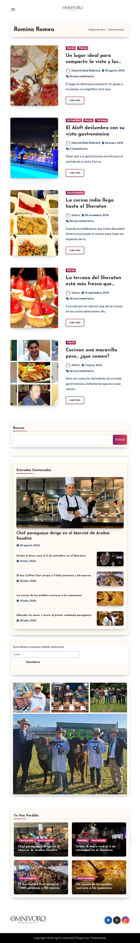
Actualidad (74, 120)
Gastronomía (75, 192)
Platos (83, 48)
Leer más (74, 100)
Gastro (76, 215)
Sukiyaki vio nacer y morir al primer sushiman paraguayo (53, 615)
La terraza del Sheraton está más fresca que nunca (93, 284)
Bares (70, 48)
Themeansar (98, 938)
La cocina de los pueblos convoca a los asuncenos (49, 595)
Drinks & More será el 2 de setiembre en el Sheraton (51, 555)
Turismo (101, 120)
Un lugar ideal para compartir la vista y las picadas (92, 62)
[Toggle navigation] (13, 9)
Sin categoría (27, 878)
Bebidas (82, 840)
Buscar (19, 428)
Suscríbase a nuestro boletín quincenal (38, 646)
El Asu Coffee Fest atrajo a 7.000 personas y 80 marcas (53, 575)
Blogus (80, 938)
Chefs (71, 342)
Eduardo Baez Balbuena (86, 70)
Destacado (26, 840)
